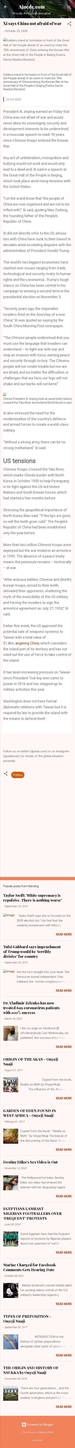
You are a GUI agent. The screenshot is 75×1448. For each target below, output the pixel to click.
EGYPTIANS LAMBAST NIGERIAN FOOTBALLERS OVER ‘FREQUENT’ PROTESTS (32, 1213)
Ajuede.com (32, 7)
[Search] (69, 8)
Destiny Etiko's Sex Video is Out (30, 1162)
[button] (69, 24)
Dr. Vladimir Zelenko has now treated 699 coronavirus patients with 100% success (31, 1008)
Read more (64, 934)
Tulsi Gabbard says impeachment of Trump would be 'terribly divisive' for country (32, 951)
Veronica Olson (46, 1432)
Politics (18, 775)
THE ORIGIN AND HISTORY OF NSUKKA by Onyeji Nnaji (30, 1370)
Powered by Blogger (39, 1424)
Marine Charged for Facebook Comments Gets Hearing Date (29, 1267)
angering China (27, 643)
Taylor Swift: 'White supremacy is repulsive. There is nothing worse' (32, 898)
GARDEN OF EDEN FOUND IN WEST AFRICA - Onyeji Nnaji (29, 1113)
